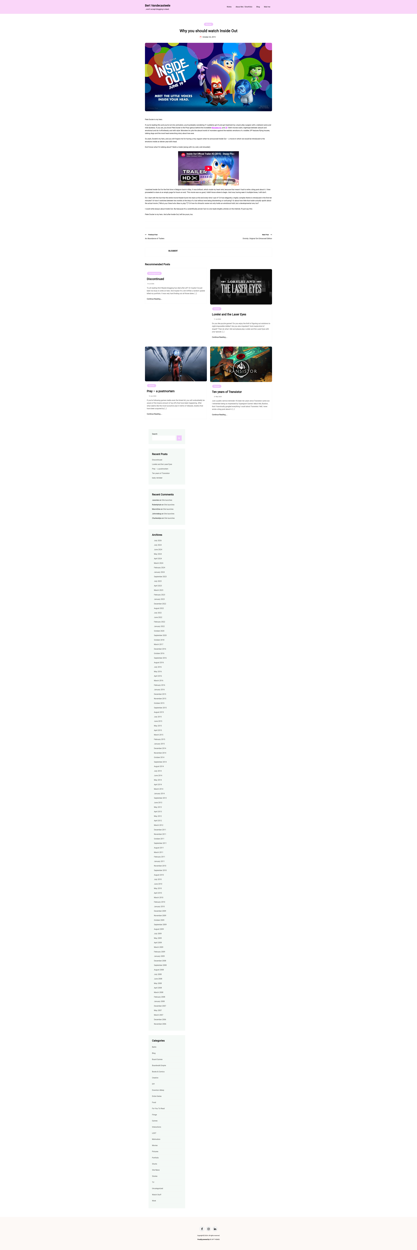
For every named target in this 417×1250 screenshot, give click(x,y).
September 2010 (160, 870)
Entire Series (156, 1096)
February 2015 (159, 739)
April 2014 (158, 785)
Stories (154, 1176)
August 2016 (159, 663)
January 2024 (159, 572)
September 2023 (160, 577)
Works (229, 7)
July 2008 (158, 974)
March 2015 (158, 735)
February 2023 (159, 595)
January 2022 (159, 626)
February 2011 (159, 857)
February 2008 (159, 997)
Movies (208, 24)
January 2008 (159, 1001)
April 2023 (158, 586)
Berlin (154, 1047)
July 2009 (158, 934)
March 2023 (158, 590)
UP (226, 128)
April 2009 (158, 943)
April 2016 (158, 676)
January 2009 (159, 956)
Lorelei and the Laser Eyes (162, 464)
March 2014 (158, 789)
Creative (155, 1078)
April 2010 (158, 893)
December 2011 (160, 830)
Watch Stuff (156, 1195)
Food (154, 1102)
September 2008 (160, 965)
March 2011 (158, 852)
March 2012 (158, 825)
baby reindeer (157, 478)
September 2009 (160, 925)
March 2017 (158, 644)
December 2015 (160, 694)
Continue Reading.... (154, 299)
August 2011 (159, 848)
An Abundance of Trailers (154, 238)
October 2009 (159, 920)
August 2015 (159, 712)
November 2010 (160, 866)
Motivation (156, 1139)
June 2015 (158, 721)
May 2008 (158, 983)
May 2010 (158, 888)
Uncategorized (154, 273)
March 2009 (158, 947)
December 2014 (160, 748)
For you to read (158, 1108)
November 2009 (160, 916)
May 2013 (158, 807)
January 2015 (159, 744)
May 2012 (158, 816)
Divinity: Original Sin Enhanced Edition (257, 238)
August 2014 (159, 766)
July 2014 (158, 771)
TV (153, 1182)
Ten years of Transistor (161, 473)
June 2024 (158, 550)
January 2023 (159, 599)
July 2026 (158, 541)
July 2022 (158, 613)
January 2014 (159, 794)
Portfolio (155, 1158)
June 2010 (158, 884)
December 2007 (160, 1006)
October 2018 (159, 640)
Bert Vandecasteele (157, 5)
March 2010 (158, 897)
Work (154, 1201)
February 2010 (159, 902)
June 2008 (158, 979)
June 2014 (158, 775)
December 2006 (160, 1019)
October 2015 (159, 703)
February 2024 (159, 568)
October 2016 (159, 653)
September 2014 (160, 762)
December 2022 (160, 604)
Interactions (156, 1127)
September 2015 (160, 708)
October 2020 (159, 631)
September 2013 (160, 798)
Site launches (167, 500)
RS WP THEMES (215, 1239)
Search (154, 434)
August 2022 (159, 608)
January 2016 (159, 690)
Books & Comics (158, 1072)
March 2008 (158, 992)
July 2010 (158, 879)
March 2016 (158, 681)
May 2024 (158, 554)
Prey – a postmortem (160, 469)
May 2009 (158, 938)
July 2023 (158, 581)
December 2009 (160, 911)
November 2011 (160, 834)
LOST (154, 1133)
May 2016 (158, 672)
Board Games (157, 1059)
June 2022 (158, 617)
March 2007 (158, 1015)
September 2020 (160, 635)
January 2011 (159, 861)
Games (216, 309)
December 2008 (160, 961)
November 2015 (160, 699)
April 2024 (158, 559)
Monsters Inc (217, 128)
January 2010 (159, 907)
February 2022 (159, 622)
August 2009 (159, 929)
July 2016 (158, 667)
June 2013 (158, 803)
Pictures (155, 1151)
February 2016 (159, 685)
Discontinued (157, 460)
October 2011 (159, 839)
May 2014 (158, 780)
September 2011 (160, 843)
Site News (156, 1170)
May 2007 (158, 1010)
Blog (258, 7)
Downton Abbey (158, 1090)
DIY (153, 1084)
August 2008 (159, 970)
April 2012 (158, 821)
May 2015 (158, 726)
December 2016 (160, 649)
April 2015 (158, 730)
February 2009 (159, 952)
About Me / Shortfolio (244, 7)
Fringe (154, 1115)
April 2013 (158, 812)
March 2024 (158, 563)
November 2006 (160, 1024)
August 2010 (159, 875)
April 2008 (158, 988)
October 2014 (159, 757)
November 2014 (160, 753)
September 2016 (160, 658)
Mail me (267, 7)
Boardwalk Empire (159, 1065)
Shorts (154, 1164)
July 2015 (158, 717)
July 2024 (158, 545)
